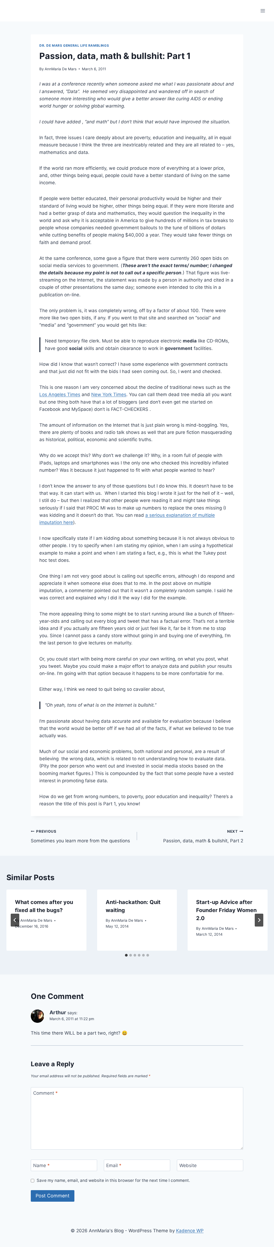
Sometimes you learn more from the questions (80, 836)
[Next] (259, 920)
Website (188, 1165)
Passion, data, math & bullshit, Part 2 (203, 836)
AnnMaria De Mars (61, 69)
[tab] (126, 955)
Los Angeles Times (59, 394)
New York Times (108, 394)
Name (41, 1165)
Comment (45, 1093)
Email (113, 1165)
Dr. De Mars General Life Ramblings (74, 45)
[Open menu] (263, 10)
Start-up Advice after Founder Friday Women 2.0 (226, 910)
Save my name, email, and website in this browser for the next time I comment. (113, 1180)
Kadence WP (190, 1230)
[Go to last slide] (15, 920)
